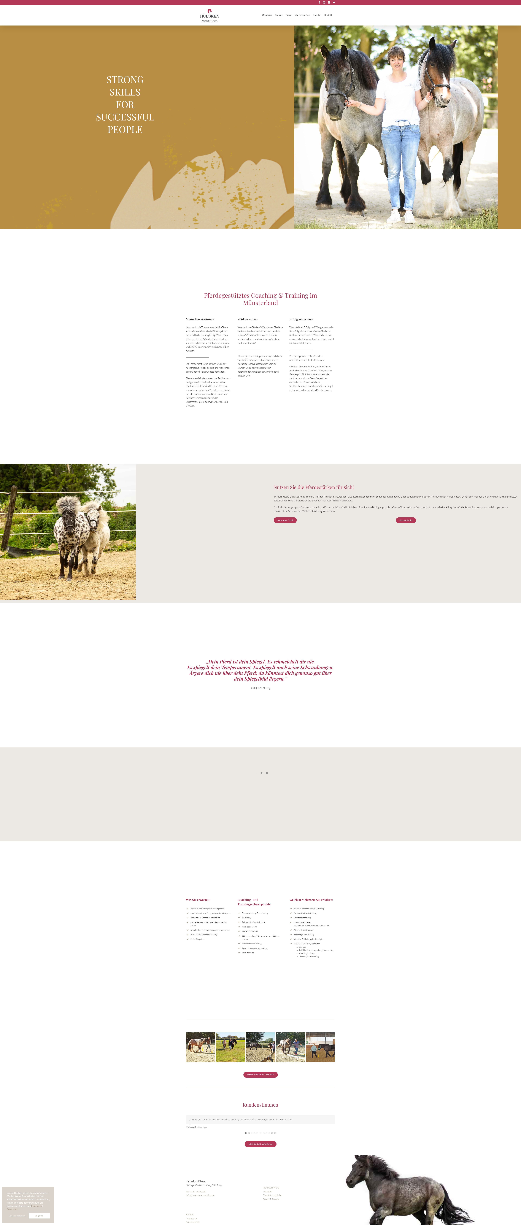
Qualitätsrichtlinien (272, 1198)
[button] (19, 1209)
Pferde (275, 1202)
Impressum (36, 1206)
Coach (266, 1202)
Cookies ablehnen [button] (17, 1216)
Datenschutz (13, 1209)
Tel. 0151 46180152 (196, 1194)
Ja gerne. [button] (39, 1216)
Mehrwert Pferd (271, 1190)
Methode (267, 1194)
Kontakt (190, 1217)
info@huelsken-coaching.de (200, 1198)
